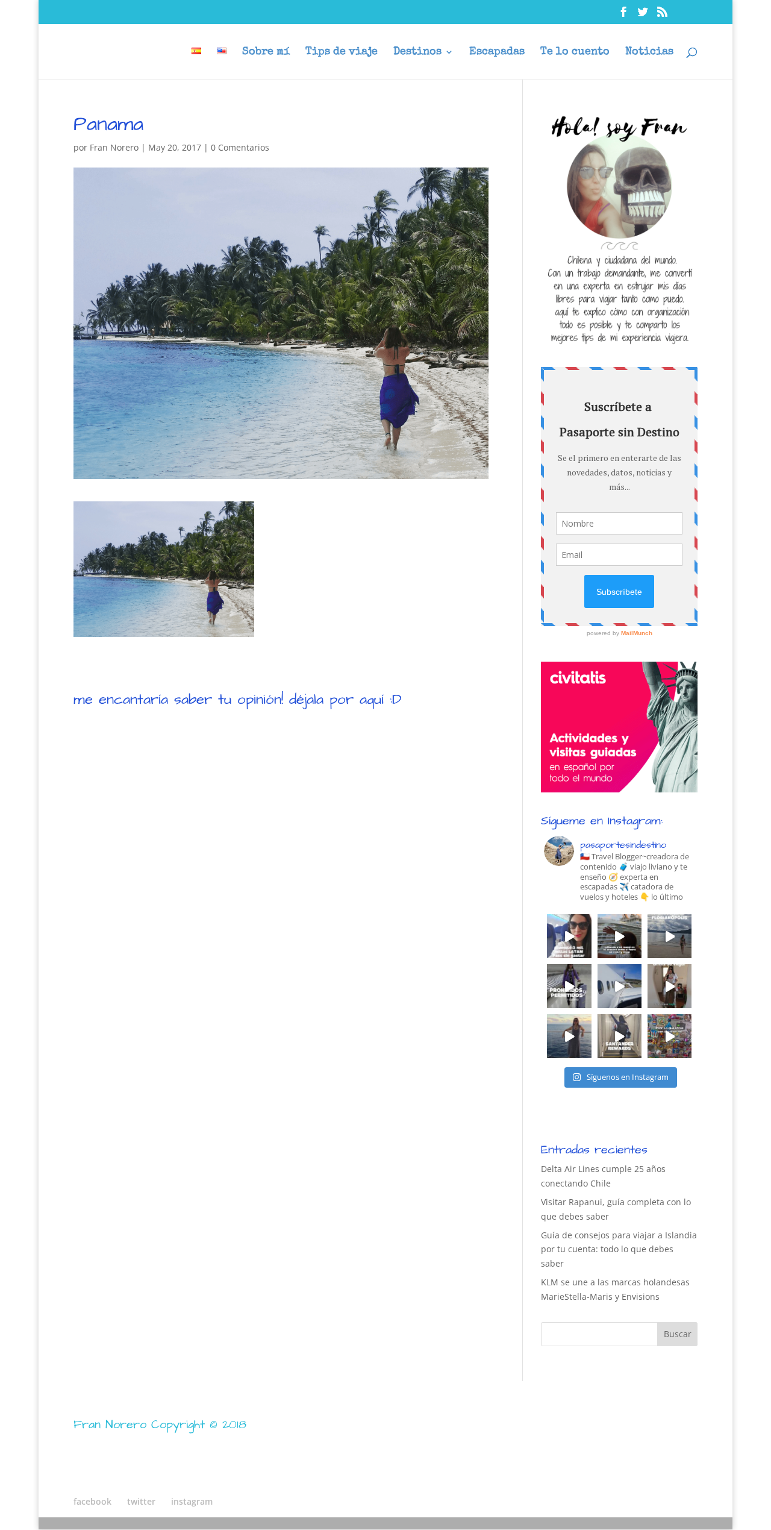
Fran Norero (114, 147)
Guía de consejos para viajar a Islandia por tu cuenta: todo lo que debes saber (619, 1249)
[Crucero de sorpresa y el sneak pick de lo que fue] (619, 936)
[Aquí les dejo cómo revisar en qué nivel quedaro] (619, 1036)
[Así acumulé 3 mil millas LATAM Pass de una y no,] (569, 936)
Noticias (649, 52)
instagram (192, 1501)
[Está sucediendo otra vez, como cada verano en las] (669, 936)
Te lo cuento (575, 52)
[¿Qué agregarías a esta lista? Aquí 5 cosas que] (669, 986)
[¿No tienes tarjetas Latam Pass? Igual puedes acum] (619, 986)
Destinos (417, 52)
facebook (92, 1501)
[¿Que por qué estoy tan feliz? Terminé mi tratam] (569, 1036)
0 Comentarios (240, 147)
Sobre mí (266, 52)
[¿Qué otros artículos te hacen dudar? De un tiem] (569, 986)
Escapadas (497, 52)
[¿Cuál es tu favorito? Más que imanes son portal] (669, 1036)
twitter (141, 1501)
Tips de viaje (341, 52)
